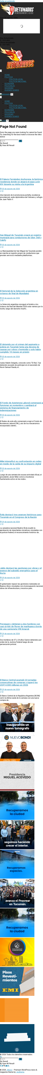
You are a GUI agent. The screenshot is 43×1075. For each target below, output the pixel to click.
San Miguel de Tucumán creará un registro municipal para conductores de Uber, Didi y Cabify (20, 237)
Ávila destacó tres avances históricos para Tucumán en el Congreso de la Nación (20, 516)
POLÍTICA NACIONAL (17, 81)
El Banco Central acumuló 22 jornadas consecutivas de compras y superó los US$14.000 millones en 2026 (19, 682)
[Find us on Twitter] (3, 1066)
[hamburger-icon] (1, 70)
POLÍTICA (9, 77)
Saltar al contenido (7, 1)
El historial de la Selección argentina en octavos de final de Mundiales (19, 292)
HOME (7, 75)
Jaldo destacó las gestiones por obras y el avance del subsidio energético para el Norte (21, 570)
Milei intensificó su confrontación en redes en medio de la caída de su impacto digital (20, 462)
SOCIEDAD (9, 88)
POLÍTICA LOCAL (16, 79)
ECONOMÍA (9, 84)
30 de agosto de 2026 (11, 189)
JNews (9, 1070)
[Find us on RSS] (8, 1066)
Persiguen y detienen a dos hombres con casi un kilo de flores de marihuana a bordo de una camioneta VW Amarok (21, 626)
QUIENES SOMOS (12, 90)
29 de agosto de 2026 (11, 522)
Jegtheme (20, 1072)
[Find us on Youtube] (7, 1066)
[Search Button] (20, 141)
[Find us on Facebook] (0, 1066)
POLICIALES (10, 86)
